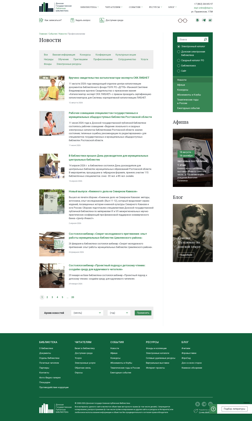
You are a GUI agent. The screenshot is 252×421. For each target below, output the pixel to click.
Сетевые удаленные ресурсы (160, 358)
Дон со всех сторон (192, 363)
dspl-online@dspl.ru (203, 8)
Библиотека (48, 342)
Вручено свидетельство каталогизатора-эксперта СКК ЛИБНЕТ (109, 77)
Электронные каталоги (157, 353)
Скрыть (247, 403)
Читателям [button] (112, 7)
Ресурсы (152, 342)
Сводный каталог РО (192, 60)
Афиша (181, 84)
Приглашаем (80, 59)
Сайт (183, 70)
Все (46, 54)
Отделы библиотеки (49, 358)
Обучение (63, 59)
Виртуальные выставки (157, 363)
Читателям (83, 342)
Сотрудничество (127, 59)
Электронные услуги (85, 363)
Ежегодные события (188, 108)
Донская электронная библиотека (193, 53)
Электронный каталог (193, 46)
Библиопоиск (188, 65)
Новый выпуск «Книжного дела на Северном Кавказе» (103, 191)
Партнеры (44, 368)
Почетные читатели (49, 363)
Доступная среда (83, 353)
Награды (49, 59)
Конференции (103, 54)
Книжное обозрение (192, 368)
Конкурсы (85, 54)
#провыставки (189, 353)
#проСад (186, 358)
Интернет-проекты (155, 368)
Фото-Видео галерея (50, 377)
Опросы (79, 372)
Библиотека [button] (88, 7)
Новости (63, 34)
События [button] (135, 7)
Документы (45, 353)
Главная (43, 34)
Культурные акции (126, 54)
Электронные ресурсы (68, 64)
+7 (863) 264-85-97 (203, 4)
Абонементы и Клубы (189, 94)
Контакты (44, 372)
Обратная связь (83, 368)
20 (72, 297)
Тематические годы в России (188, 101)
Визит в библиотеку (85, 348)
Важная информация (63, 54)
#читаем (186, 348)
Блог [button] (171, 7)
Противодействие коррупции (54, 387)
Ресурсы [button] (154, 7)
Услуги (144, 59)
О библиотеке (46, 348)
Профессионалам (102, 59)
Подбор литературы (234, 408)
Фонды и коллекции (156, 348)
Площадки (44, 382)
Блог (185, 342)
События (53, 34)
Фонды (48, 64)
